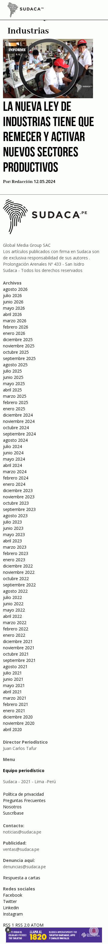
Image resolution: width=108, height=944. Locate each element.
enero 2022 (14, 635)
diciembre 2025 (18, 339)
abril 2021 (12, 692)
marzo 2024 (14, 471)
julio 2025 (12, 371)
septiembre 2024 (19, 434)
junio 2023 (13, 528)
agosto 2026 (15, 289)
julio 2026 (12, 295)
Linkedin (11, 907)
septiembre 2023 (19, 509)
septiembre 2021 (19, 660)
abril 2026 (12, 314)
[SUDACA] (26, 10)
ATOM (37, 925)
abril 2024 (12, 465)
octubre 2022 (16, 578)
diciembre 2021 (18, 641)
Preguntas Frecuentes (24, 800)
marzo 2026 (14, 320)
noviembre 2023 (18, 497)
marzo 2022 (14, 622)
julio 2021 (12, 673)
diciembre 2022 (18, 566)
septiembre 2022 (19, 585)
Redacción (22, 181)
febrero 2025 (15, 402)
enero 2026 (14, 333)
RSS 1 (9, 925)
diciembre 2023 (18, 490)
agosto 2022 (15, 591)
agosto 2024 (15, 440)
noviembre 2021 (18, 647)
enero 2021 (14, 710)
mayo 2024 (14, 459)
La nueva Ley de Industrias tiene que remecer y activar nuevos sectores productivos (48, 138)
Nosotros (12, 807)
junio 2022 (13, 603)
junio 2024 (13, 453)
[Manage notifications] (94, 931)
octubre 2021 (16, 654)
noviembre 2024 (18, 421)
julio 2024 (12, 446)
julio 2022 (12, 597)
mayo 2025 (14, 383)
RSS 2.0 (22, 925)
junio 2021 (13, 679)
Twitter (10, 901)
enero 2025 (14, 409)
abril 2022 (12, 616)
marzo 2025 (14, 396)
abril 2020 (12, 729)
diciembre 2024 (18, 415)
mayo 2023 (14, 534)
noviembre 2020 (18, 723)
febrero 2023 (15, 553)
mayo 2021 (14, 685)
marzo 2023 (14, 547)
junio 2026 (13, 302)
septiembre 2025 (19, 358)
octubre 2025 (16, 352)
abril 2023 (12, 541)
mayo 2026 (14, 308)
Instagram (13, 914)
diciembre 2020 (18, 717)
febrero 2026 (15, 327)
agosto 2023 (15, 515)
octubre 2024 (16, 427)
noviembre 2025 (18, 346)
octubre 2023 (16, 503)
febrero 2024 (15, 478)
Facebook (12, 895)
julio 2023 (12, 522)
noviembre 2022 (18, 572)
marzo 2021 (14, 698)
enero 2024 (14, 484)
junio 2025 (13, 377)
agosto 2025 (15, 364)
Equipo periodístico (23, 770)
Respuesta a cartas (21, 878)
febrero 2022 (15, 629)
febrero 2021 (15, 704)
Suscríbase (13, 813)
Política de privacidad (23, 794)
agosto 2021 (15, 666)
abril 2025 (12, 390)
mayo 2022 (14, 610)
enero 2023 (14, 559)
